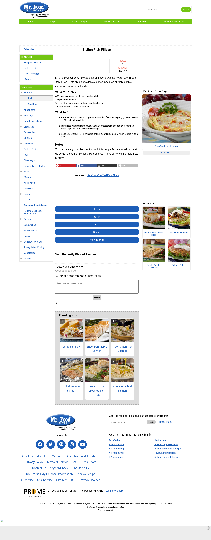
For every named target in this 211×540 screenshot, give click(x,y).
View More (166, 152)
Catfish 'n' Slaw (71, 346)
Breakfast (29, 126)
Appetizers (29, 110)
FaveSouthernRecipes (165, 452)
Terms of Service (57, 462)
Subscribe (29, 49)
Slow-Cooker (30, 230)
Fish (30, 98)
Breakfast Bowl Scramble (166, 146)
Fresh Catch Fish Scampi (122, 348)
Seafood (28, 92)
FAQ (74, 462)
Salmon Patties (179, 265)
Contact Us (39, 468)
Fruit (26, 154)
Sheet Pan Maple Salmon (97, 348)
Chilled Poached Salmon (71, 388)
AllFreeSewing (116, 452)
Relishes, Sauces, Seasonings (33, 212)
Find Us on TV (80, 468)
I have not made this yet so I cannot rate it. (80, 275)
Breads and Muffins (33, 121)
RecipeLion (160, 440)
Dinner (97, 232)
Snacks (27, 236)
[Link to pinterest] (61, 444)
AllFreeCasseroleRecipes (167, 457)
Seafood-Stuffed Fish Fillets (103, 175)
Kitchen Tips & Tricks (34, 166)
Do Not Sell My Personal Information (49, 474)
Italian (96, 216)
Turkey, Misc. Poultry (34, 247)
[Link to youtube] (82, 444)
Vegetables (29, 253)
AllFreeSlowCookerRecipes (168, 448)
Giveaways (29, 160)
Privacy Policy (34, 462)
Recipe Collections (33, 62)
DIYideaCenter (116, 457)
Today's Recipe (85, 474)
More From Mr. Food (49, 456)
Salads (27, 219)
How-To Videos (31, 73)
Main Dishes (97, 240)
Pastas (27, 194)
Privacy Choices (90, 480)
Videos (27, 258)
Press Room (88, 462)
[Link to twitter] (50, 444)
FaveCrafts (114, 440)
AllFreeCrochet (116, 444)
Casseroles (29, 132)
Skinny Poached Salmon (122, 388)
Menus (27, 79)
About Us (27, 456)
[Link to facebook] (40, 444)
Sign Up (151, 422)
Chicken (28, 138)
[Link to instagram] (72, 444)
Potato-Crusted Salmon (154, 266)
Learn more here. (114, 490)
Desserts (28, 143)
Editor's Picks (31, 68)
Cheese (96, 209)
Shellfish (32, 104)
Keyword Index (59, 468)
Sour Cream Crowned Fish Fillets (97, 391)
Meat (26, 171)
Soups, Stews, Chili (33, 241)
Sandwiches (30, 225)
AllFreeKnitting (116, 448)
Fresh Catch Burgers (179, 232)
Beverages (29, 115)
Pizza (27, 199)
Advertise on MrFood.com (83, 456)
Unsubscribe (45, 480)
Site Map (62, 480)
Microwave (29, 182)
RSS (73, 480)
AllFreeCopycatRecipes (166, 444)
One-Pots (29, 188)
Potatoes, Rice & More (35, 205)
